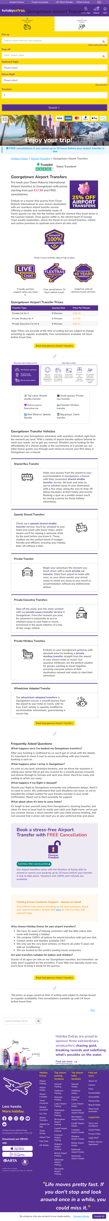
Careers (91, 1085)
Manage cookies (81, 1216)
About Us (92, 1081)
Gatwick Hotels (74, 1085)
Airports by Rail (44, 1125)
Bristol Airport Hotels (77, 1144)
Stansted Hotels (75, 1098)
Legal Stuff (93, 1137)
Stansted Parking (58, 1098)
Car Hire (43, 1113)
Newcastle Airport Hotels (77, 1157)
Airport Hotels (42, 1088)
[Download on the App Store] (17, 1148)
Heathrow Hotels (75, 1092)
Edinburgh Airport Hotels (77, 1150)
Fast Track (43, 1141)
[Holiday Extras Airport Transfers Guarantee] (54, 241)
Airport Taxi (44, 1137)
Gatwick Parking (57, 1085)
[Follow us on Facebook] (4, 1118)
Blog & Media (94, 1104)
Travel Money (42, 1132)
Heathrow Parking (58, 1092)
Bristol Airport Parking (60, 1154)
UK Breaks (44, 1145)
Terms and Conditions (93, 1124)
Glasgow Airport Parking (58, 1147)
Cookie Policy (94, 1129)
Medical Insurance (43, 1108)
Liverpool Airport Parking (58, 1137)
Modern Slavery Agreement (95, 1143)
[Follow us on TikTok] (22, 1118)
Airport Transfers (43, 1119)
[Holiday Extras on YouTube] (28, 1118)
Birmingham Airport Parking (59, 1122)
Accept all (99, 1216)
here (58, 909)
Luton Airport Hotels (77, 1105)
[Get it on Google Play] (17, 1154)
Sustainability (94, 1093)
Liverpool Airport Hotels (77, 1131)
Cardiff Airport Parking (60, 1129)
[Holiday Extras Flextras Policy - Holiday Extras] (54, 272)
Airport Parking (42, 1082)
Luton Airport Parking (60, 1105)
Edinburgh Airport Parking (58, 1162)
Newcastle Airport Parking (59, 1171)
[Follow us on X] (10, 1118)
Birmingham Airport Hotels (77, 1118)
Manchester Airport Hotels (77, 1111)
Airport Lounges (43, 1095)
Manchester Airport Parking (59, 1113)
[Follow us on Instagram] (16, 1118)
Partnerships (94, 1101)
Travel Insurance (43, 1101)
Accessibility (93, 1097)
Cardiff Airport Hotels (77, 1124)
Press (90, 1089)
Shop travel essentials (93, 1110)
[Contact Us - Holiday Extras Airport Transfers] (25, 272)
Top (92, 1010)
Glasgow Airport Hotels (77, 1137)
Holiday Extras (13, 11)
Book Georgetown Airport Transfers (54, 345)
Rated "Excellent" (66, 166)
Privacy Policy (94, 1133)
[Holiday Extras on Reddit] (4, 1124)
